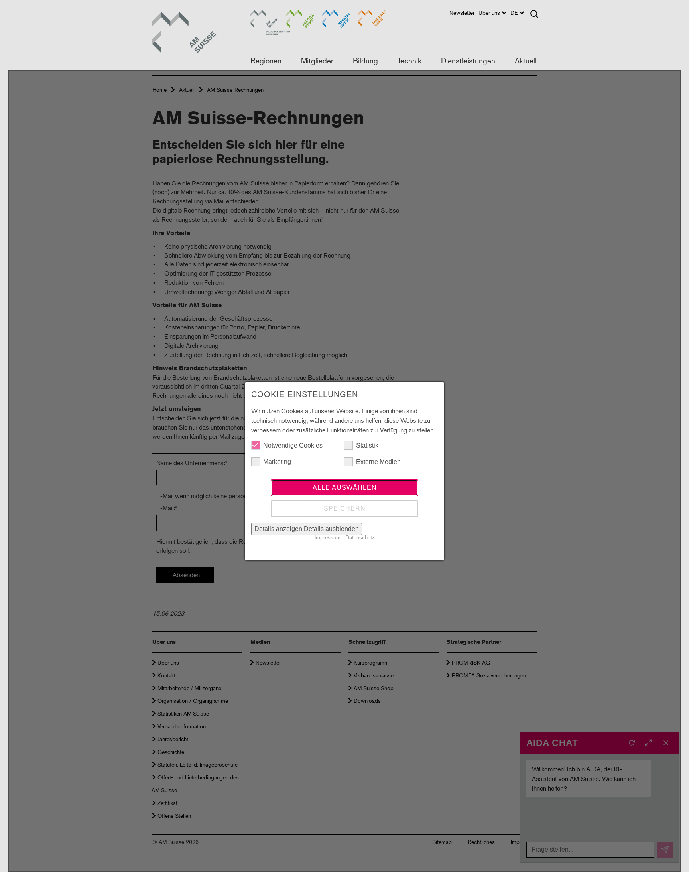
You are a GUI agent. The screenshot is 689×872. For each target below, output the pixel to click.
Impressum (328, 537)
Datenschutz (359, 537)
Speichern (345, 508)
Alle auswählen (345, 487)
